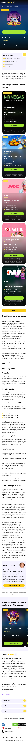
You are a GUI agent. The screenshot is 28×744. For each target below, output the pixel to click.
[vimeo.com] (3, 737)
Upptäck (5, 706)
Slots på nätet (9, 6)
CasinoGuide (2, 6)
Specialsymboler (9, 64)
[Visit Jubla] (14, 186)
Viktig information (7, 711)
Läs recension (12, 643)
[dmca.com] (19, 724)
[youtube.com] (7, 737)
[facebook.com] (20, 737)
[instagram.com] (11, 737)
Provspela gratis (13, 32)
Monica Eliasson (9, 592)
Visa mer (14, 310)
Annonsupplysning (6, 694)
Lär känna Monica (13, 585)
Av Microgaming (5, 40)
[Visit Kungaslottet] (14, 142)
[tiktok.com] (16, 737)
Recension (6, 109)
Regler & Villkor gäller (19, 128)
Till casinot (13, 125)
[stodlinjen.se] (20, 728)
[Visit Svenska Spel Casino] (14, 230)
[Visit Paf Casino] (14, 272)
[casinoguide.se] (8, 731)
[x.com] (25, 737)
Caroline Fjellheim (22, 592)
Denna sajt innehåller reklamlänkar (10, 691)
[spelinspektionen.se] (3, 724)
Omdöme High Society (10, 66)
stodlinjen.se (11, 128)
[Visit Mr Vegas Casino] (14, 98)
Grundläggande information (11, 61)
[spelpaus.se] (6, 728)
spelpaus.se (14, 128)
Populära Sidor (7, 700)
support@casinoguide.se (7, 689)
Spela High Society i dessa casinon (12, 58)
